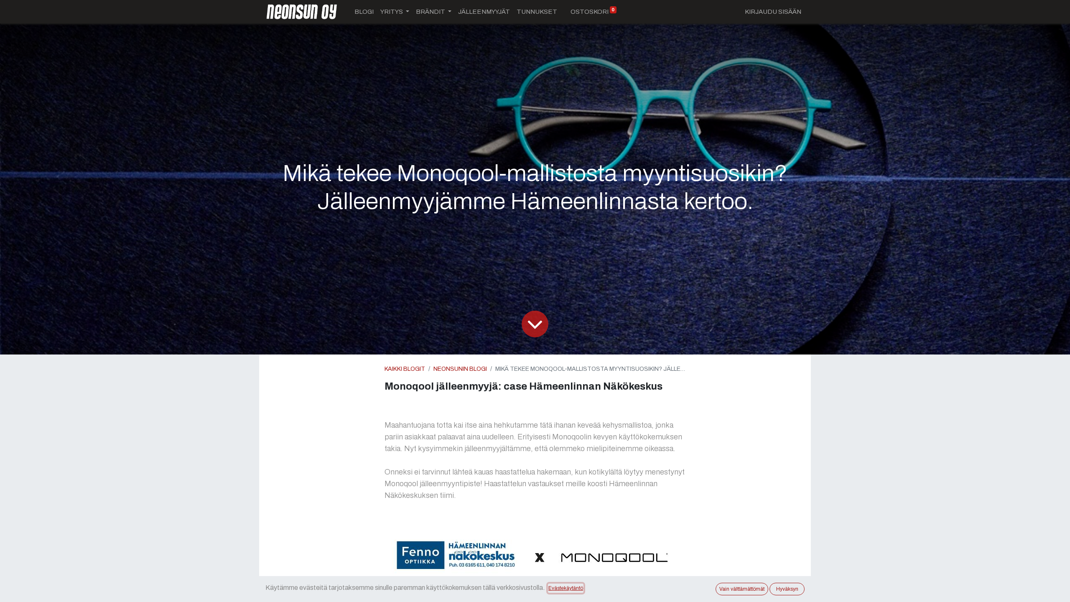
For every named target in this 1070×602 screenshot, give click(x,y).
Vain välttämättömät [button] (741, 589)
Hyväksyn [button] (787, 589)
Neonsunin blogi (460, 369)
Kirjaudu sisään (773, 11)
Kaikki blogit (405, 369)
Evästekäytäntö (565, 588)
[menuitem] (364, 12)
